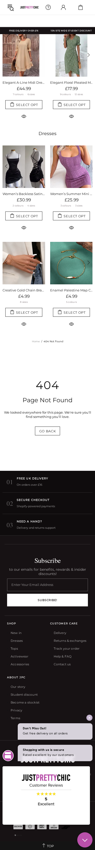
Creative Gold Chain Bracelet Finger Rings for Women (24, 290)
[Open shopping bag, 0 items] (80, 7)
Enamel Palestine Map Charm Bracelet (71, 290)
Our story (18, 687)
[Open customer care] (48, 7)
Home (36, 341)
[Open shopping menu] (10, 7)
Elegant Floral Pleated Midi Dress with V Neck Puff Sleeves (71, 82)
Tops (14, 648)
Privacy (16, 710)
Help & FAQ (63, 656)
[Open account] (63, 7)
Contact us (62, 664)
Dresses (47, 133)
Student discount (24, 694)
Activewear (19, 656)
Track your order (67, 648)
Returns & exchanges (70, 641)
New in (16, 633)
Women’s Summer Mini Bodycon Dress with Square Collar (71, 194)
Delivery (60, 633)
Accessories (20, 664)
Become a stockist (25, 702)
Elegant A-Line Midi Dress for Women (24, 82)
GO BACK (47, 431)
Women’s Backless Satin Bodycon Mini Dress (24, 194)
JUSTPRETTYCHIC (29, 7)
